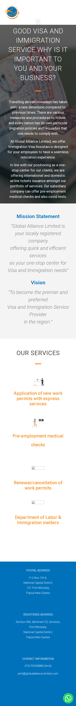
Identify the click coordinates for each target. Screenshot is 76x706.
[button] (38, 22)
